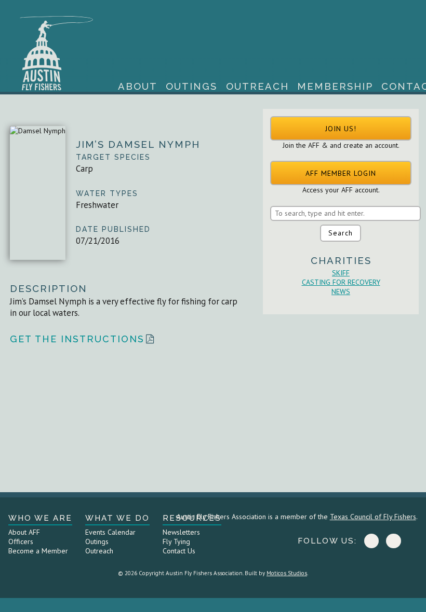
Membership (335, 86)
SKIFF (341, 272)
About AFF (24, 532)
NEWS (340, 291)
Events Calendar (110, 532)
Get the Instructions (77, 338)
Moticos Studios (287, 573)
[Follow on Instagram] (393, 541)
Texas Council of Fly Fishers (373, 516)
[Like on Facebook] (371, 541)
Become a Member (38, 550)
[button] (340, 128)
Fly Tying (176, 541)
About (137, 86)
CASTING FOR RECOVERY (341, 282)
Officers (20, 541)
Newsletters (181, 532)
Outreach (257, 86)
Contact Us (179, 550)
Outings (191, 86)
